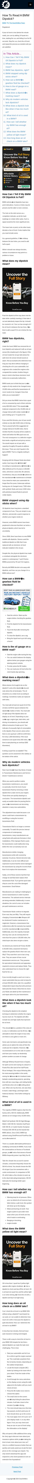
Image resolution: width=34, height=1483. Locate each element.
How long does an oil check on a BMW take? (17, 139)
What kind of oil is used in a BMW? (17, 117)
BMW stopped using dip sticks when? (16, 75)
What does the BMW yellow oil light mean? (16, 133)
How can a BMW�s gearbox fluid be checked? (17, 81)
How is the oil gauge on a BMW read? (17, 88)
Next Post (17, 1471)
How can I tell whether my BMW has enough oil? (16, 125)
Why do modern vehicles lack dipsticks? (17, 101)
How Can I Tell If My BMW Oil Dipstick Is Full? (17, 59)
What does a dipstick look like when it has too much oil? (17, 109)
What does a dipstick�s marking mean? (16, 94)
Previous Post (17, 1467)
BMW (4, 23)
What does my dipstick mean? (16, 65)
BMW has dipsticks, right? (17, 70)
